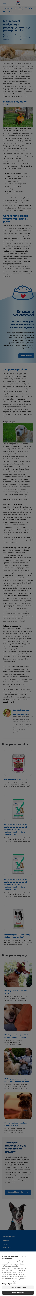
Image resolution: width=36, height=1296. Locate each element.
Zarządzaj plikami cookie (18, 1287)
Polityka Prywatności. (9, 1284)
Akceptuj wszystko (18, 1292)
